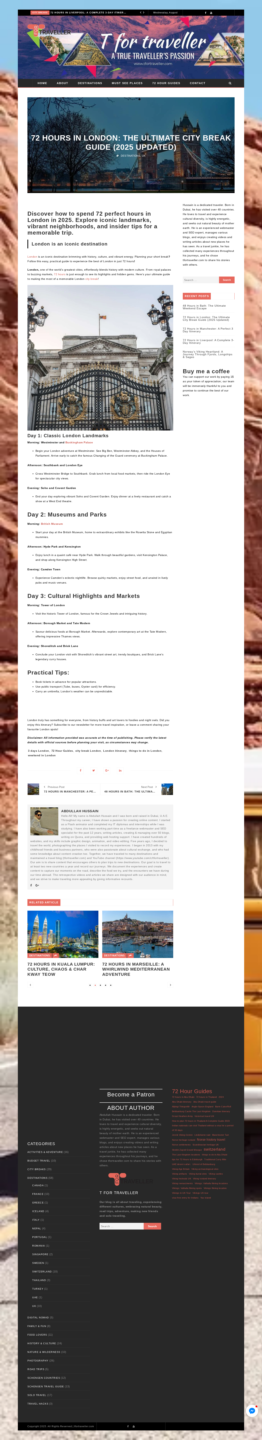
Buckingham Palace (79, 442)
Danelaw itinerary (221, 1111)
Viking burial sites (198, 1174)
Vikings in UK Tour (181, 1193)
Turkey (37, 1289)
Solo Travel (36, 1395)
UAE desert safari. (181, 1164)
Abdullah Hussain (79, 811)
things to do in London (145, 750)
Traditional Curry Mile (215, 1159)
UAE (35, 1297)
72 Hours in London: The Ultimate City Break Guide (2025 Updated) (206, 318)
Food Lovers (37, 1335)
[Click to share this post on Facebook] (80, 770)
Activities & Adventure (45, 1152)
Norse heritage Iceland (183, 1140)
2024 (221, 1097)
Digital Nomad (38, 1317)
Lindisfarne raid (202, 1135)
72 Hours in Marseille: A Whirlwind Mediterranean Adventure (61, 969)
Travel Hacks (37, 1403)
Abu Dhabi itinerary (182, 1102)
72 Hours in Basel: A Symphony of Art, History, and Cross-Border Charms (137, 931)
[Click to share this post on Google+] (107, 770)
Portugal (39, 1237)
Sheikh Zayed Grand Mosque (187, 1150)
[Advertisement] (157, 47)
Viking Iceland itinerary (204, 1178)
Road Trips (35, 1369)
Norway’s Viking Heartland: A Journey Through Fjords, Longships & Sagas (90, 12)
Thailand (39, 1280)
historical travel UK (204, 1116)
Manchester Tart (220, 1135)
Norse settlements (181, 1145)
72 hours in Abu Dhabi (183, 1097)
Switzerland (114, 917)
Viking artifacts (179, 1174)
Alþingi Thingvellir (181, 1106)
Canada (38, 1185)
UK (144, 155)
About (62, 83)
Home (42, 83)
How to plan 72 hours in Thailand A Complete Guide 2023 (201, 1121)
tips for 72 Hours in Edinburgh (187, 1159)
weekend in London (42, 755)
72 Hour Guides (166, 83)
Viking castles (216, 1174)
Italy (36, 1220)
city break (91, 278)
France (38, 1194)
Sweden (38, 1263)
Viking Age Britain (181, 1169)
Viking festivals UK (181, 1178)
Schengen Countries (43, 1378)
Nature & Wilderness (43, 1352)
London (32, 256)
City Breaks (36, 1169)
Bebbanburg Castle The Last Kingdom (191, 1111)
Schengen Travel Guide (45, 1386)
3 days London (38, 750)
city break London (88, 750)
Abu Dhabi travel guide (204, 1102)
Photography (38, 1360)
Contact (198, 83)
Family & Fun (36, 1326)
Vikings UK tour (200, 1193)
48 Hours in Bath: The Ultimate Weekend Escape (204, 307)
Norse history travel (211, 1139)
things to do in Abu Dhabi (214, 1154)
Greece (38, 1202)
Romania (38, 1245)
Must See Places (127, 83)
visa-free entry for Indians (185, 1198)
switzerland (215, 1149)
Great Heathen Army (182, 1116)
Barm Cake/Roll (223, 1106)
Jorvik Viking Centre (182, 1135)
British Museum (52, 523)
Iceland (38, 1211)
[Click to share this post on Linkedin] (120, 770)
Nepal (36, 1228)
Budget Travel (38, 1160)
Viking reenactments (182, 1183)
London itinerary (115, 750)
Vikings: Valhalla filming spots (187, 1188)
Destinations (40, 12)
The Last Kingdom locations (186, 1154)
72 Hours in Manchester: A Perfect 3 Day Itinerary (208, 330)
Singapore (40, 1254)
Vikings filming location (215, 1188)
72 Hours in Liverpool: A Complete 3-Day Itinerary (208, 341)
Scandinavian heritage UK (206, 1145)
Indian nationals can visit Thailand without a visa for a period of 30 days (203, 1127)
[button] (252, 1411)
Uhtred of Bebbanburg (204, 1164)
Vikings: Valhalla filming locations (211, 1183)
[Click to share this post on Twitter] (93, 770)
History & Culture (41, 1343)
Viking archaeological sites (205, 1169)
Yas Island (205, 1198)
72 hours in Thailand (206, 1097)
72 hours (59, 274)
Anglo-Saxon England (202, 1106)
